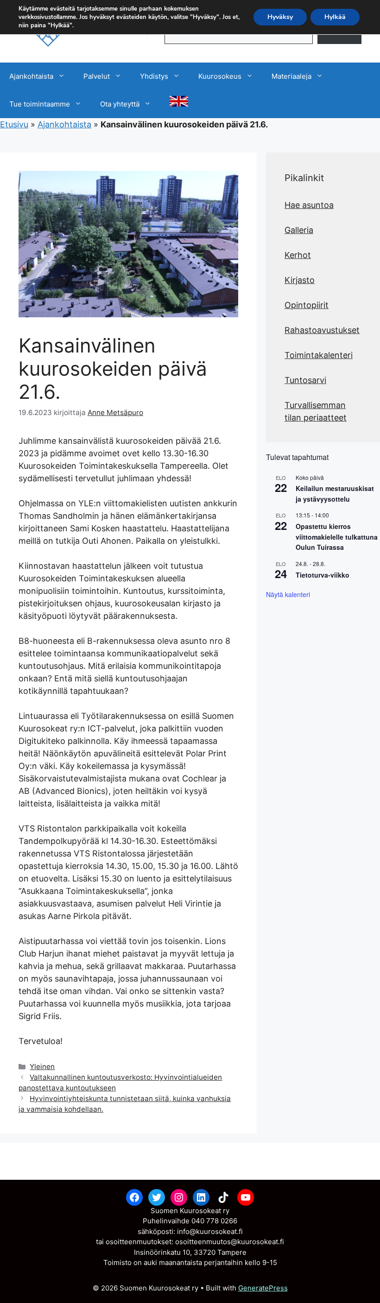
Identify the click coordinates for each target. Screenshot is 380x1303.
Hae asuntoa (309, 205)
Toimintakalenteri (319, 355)
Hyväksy (280, 17)
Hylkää (335, 17)
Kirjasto (300, 280)
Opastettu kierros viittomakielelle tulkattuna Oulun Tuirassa (337, 537)
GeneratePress (263, 1288)
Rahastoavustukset (322, 330)
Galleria (299, 230)
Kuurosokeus (219, 76)
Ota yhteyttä (119, 104)
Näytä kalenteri (288, 594)
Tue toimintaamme (39, 104)
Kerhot (298, 255)
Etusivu (14, 124)
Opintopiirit (307, 305)
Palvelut (96, 76)
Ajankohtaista (31, 76)
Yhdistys (154, 76)
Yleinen (42, 1066)
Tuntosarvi (305, 380)
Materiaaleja (291, 76)
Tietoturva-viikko (322, 574)
